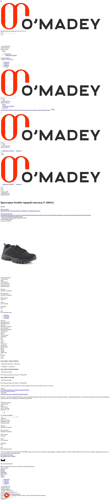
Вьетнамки (20, 216)
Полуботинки (22, 215)
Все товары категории (7, 454)
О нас (2, 475)
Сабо (86, 215)
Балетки (11, 215)
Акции (2, 476)
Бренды (3, 470)
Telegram (6, 66)
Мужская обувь (5, 211)
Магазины (3, 472)
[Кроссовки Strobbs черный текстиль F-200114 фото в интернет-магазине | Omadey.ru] (19, 269)
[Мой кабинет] (1, 149)
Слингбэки (7, 216)
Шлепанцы (14, 216)
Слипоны (70, 215)
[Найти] (2, 34)
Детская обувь (13, 211)
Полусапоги (44, 215)
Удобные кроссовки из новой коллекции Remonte (14, 394)
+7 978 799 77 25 (5, 46)
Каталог (3, 469)
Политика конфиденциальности (11, 494)
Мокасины (6, 215)
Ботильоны (38, 215)
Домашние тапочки (62, 215)
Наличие (6, 315)
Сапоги (49, 215)
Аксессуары (20, 211)
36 (1, 354)
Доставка (6, 318)
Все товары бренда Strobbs (8, 456)
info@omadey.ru (6, 58)
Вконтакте (7, 62)
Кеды (2, 215)
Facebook (6, 63)
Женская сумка (27, 211)
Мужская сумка (36, 211)
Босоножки (76, 215)
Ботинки (32, 215)
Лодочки (16, 215)
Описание (6, 316)
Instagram (6, 65)
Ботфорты (54, 215)
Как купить (4, 473)
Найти (2, 498)
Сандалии (82, 215)
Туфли (28, 215)
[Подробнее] (1, 401)
